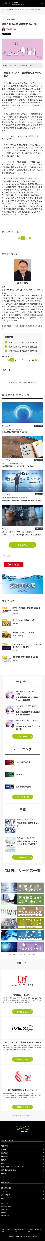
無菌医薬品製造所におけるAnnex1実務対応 (27, 698)
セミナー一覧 (22, 736)
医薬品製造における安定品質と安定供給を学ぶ (28, 713)
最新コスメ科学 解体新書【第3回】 (23, 351)
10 (33, 359)
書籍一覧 (22, 857)
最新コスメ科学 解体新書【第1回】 (23, 342)
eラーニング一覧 (22, 797)
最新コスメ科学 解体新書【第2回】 (23, 346)
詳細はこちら (22, 1011)
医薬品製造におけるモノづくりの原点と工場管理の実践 (28, 844)
